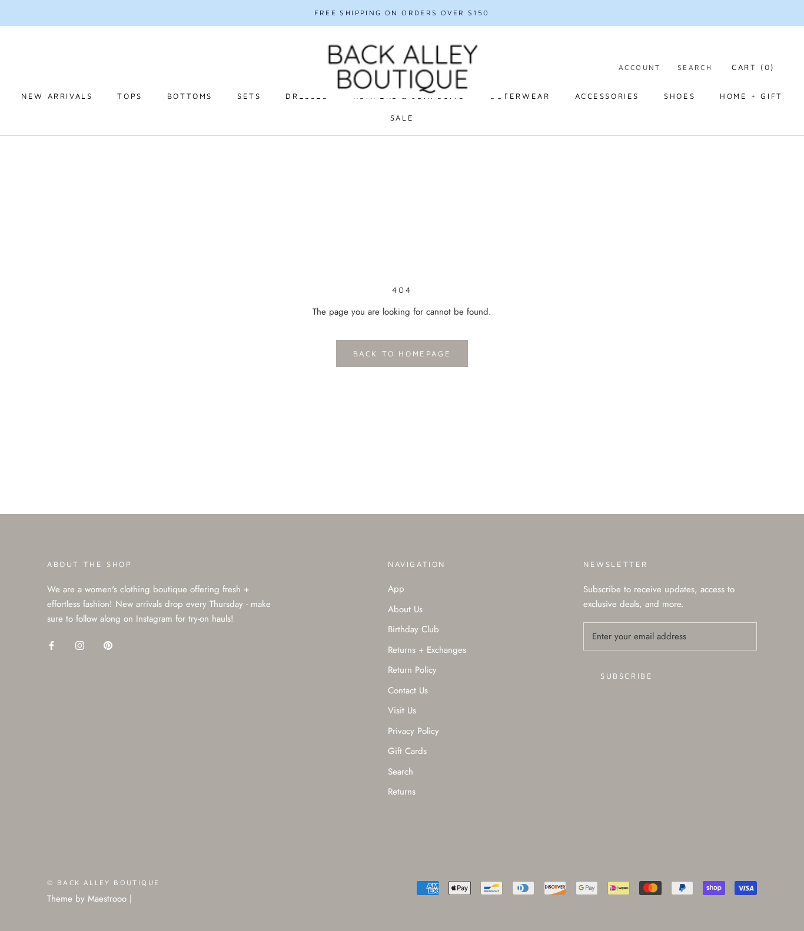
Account (640, 67)
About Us (405, 609)
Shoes (679, 96)
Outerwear (520, 96)
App (396, 588)
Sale (402, 117)
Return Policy (412, 669)
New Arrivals (56, 96)
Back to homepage (402, 353)
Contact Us (408, 690)
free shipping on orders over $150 (401, 12)
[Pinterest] (108, 645)
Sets (249, 96)
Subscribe (626, 675)
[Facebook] (51, 645)
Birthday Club (413, 629)
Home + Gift (751, 96)
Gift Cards (407, 751)
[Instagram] (79, 645)
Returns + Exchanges (427, 649)
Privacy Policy (413, 731)
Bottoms (189, 96)
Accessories (607, 96)
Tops (129, 96)
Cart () (753, 67)
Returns (402, 791)
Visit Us (402, 710)
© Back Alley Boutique (103, 882)
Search (694, 67)
